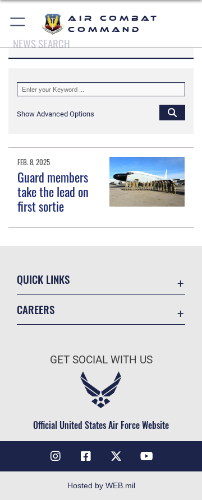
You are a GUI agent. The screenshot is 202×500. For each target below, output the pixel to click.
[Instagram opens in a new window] (55, 456)
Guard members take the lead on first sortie (53, 192)
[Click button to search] (172, 112)
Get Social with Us (101, 359)
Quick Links (43, 279)
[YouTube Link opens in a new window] (146, 456)
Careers (35, 309)
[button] (18, 24)
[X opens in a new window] (116, 456)
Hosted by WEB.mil (101, 485)
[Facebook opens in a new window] (85, 456)
